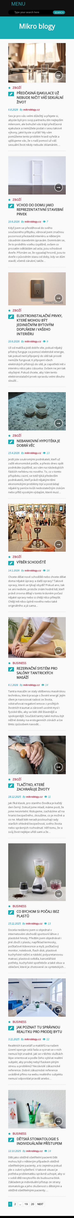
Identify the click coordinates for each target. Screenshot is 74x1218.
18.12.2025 (14, 796)
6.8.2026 (13, 109)
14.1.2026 (14, 570)
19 (26, 1204)
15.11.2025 (14, 923)
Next (40, 1204)
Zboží (17, 88)
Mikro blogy (37, 26)
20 (32, 1204)
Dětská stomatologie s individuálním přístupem (39, 1141)
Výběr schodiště (31, 562)
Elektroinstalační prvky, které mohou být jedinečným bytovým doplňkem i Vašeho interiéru (39, 325)
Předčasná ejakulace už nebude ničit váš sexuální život (40, 97)
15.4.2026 (14, 453)
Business (19, 663)
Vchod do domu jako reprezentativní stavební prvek (40, 209)
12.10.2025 (14, 1151)
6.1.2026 (13, 685)
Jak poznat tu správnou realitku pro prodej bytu (39, 1029)
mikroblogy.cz (31, 109)
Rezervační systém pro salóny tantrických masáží (37, 673)
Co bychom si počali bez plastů (38, 913)
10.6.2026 (14, 221)
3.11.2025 (13, 1039)
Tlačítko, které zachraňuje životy (33, 786)
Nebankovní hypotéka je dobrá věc (38, 443)
